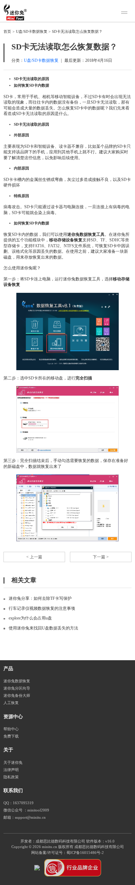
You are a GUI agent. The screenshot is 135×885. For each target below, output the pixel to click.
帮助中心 (11, 729)
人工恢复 (11, 703)
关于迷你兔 (12, 762)
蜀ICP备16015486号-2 (85, 853)
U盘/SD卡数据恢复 (31, 31)
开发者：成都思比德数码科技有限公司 (52, 841)
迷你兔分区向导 (16, 688)
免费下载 (11, 736)
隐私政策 (11, 777)
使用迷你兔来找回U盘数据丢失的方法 (43, 628)
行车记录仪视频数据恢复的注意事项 (42, 608)
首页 (7, 31)
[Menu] (125, 13)
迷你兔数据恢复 (16, 681)
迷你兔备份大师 (16, 696)
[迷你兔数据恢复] (15, 11)
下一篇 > (101, 557)
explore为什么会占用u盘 (30, 618)
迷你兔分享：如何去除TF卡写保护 (40, 598)
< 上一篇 (34, 557)
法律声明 (11, 770)
